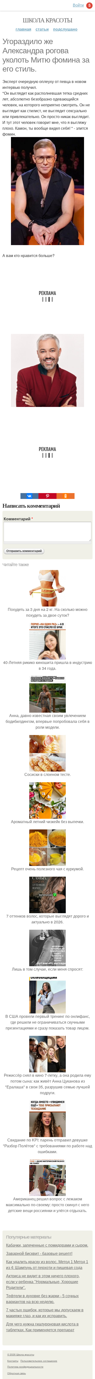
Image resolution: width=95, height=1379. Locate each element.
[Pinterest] (47, 496)
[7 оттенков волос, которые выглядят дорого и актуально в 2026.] (47, 910)
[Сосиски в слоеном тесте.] (47, 768)
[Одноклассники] (66, 496)
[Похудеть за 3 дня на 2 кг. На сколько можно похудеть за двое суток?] (47, 603)
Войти (78, 5)
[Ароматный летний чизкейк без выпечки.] (47, 815)
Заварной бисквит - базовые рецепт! (39, 1253)
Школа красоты (47, 20)
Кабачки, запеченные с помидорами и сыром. (47, 1245)
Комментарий (18, 519)
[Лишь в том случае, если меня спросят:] (47, 963)
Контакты (12, 1360)
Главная (23, 29)
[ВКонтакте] (29, 496)
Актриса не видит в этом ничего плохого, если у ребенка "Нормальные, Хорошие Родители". (43, 1282)
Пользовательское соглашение (38, 1360)
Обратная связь (16, 1373)
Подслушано (65, 29)
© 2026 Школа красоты (20, 1354)
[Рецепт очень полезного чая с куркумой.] (47, 863)
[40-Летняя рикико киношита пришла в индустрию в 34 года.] (47, 656)
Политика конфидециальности (25, 1366)
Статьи (42, 29)
